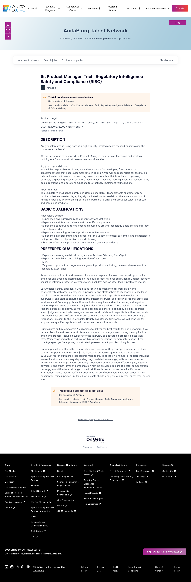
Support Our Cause (72, 8)
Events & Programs (50, 8)
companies (72, 60)
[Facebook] (8, 31)
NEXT (33, 516)
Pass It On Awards (118, 471)
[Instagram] (8, 25)
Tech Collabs (37, 531)
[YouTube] (17, 567)
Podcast (140, 481)
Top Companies (91, 503)
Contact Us (167, 471)
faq (177, 22)
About (31, 8)
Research (93, 8)
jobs (50, 60)
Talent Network (38, 490)
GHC (33, 536)
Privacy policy (89, 447)
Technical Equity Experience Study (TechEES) (91, 484)
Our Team (9, 481)
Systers (60, 505)
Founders (35, 485)
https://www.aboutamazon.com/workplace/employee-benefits (103, 372)
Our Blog (140, 476)
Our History (10, 476)
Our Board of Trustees (15, 487)
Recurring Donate (65, 476)
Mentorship (36, 471)
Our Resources (143, 471)
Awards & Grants (112, 8)
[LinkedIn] (8, 37)
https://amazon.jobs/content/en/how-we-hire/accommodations (76, 338)
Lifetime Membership (41, 502)
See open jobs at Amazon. (61, 101)
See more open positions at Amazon (95, 419)
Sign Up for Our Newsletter (163, 551)
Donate (60, 471)
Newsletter (167, 476)
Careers (8, 507)
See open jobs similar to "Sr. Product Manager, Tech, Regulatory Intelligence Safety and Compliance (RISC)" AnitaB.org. (97, 106)
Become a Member (156, 8)
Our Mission (10, 471)
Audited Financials (13, 501)
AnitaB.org (38, 570)
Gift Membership (65, 511)
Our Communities (65, 500)
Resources (132, 8)
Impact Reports (91, 492)
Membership (37, 496)
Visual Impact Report (93, 498)
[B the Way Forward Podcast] (28, 567)
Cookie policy (102, 447)
